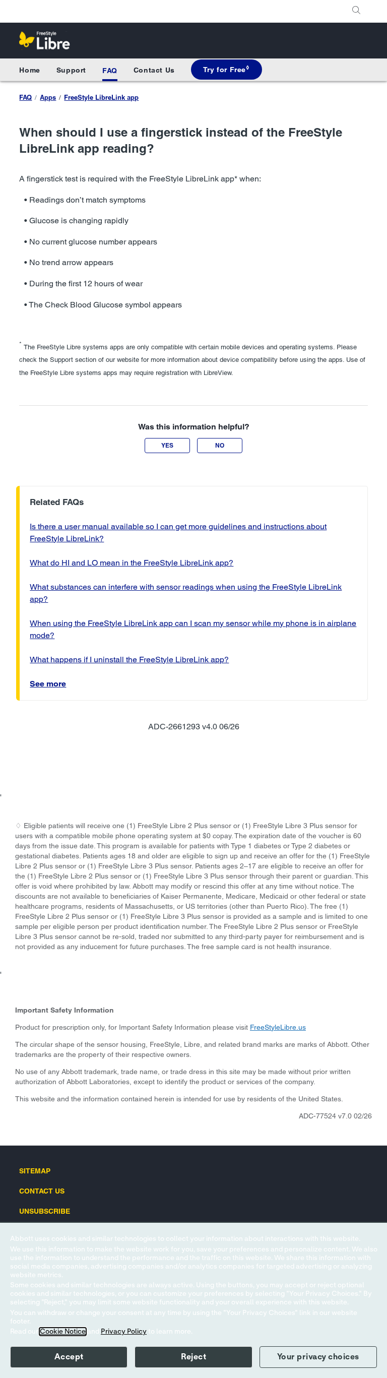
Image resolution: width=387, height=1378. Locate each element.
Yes (167, 445)
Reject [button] (193, 1357)
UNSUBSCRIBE (44, 1211)
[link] (226, 70)
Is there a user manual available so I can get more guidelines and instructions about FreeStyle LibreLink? (178, 532)
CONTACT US (41, 1191)
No (219, 445)
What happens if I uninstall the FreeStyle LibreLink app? (129, 659)
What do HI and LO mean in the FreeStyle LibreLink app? (131, 563)
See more (48, 683)
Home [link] (29, 70)
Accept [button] (69, 1357)
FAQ (109, 71)
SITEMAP (34, 1171)
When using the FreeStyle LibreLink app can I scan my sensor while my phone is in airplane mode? (193, 629)
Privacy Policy (124, 1331)
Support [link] (71, 70)
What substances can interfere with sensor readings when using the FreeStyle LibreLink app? (186, 593)
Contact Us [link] (154, 70)
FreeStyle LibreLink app (101, 97)
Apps (48, 97)
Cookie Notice (63, 1331)
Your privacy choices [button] (318, 1357)
